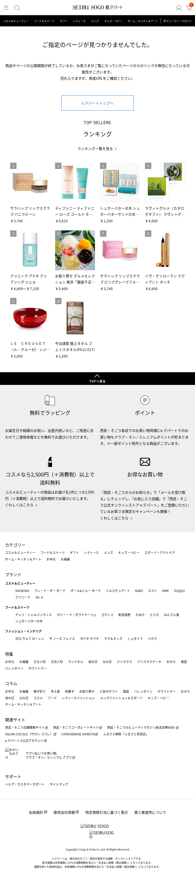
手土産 (55, 691)
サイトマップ (59, 784)
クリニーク (22, 597)
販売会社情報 (64, 812)
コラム (11, 683)
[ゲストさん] (179, 8)
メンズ (95, 21)
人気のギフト (109, 691)
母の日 (93, 661)
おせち (171, 661)
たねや (140, 615)
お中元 (51, 559)
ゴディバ (107, 615)
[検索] (17, 8)
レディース (79, 21)
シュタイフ (135, 638)
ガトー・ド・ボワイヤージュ (76, 615)
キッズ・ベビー (113, 21)
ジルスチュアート (118, 590)
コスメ (38, 698)
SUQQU (179, 590)
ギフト (64, 21)
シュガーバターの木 (29, 621)
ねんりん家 (171, 615)
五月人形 (57, 661)
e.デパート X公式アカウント (24, 740)
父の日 (107, 661)
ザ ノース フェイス (62, 638)
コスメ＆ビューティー (15, 21)
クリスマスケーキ (149, 661)
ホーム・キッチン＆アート (143, 21)
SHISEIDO (22, 590)
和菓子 (69, 691)
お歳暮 (65, 559)
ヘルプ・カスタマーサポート (25, 784)
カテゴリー (15, 545)
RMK (165, 590)
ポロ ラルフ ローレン (29, 638)
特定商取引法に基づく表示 (106, 812)
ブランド (13, 574)
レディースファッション (78, 698)
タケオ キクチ (89, 638)
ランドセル (75, 661)
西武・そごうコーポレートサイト (76, 727)
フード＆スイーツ (44, 21)
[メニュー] (6, 8)
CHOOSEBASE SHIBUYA (78, 734)
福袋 (184, 661)
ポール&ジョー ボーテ (86, 590)
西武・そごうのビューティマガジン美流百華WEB (141, 727)
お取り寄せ (86, 691)
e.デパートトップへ (97, 103)
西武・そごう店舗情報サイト (25, 727)
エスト (152, 590)
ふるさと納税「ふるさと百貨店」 (126, 734)
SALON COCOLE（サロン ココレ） (29, 734)
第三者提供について (150, 812)
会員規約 (36, 812)
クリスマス (124, 661)
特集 (9, 654)
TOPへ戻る (97, 381)
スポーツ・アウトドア (159, 552)
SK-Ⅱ (39, 597)
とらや (154, 615)
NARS (139, 590)
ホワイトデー (37, 668)
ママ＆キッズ (113, 638)
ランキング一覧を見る (95, 148)
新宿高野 (124, 615)
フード (52, 698)
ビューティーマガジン (179, 21)
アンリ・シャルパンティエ (33, 615)
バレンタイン (14, 668)
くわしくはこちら (19, 504)
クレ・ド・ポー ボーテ (50, 590)
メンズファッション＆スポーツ (121, 698)
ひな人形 (40, 661)
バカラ (152, 638)
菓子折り (40, 691)
